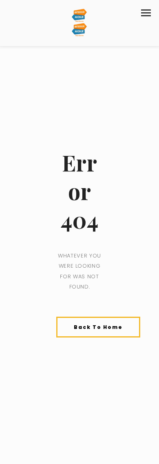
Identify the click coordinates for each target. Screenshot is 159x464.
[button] (146, 12)
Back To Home (98, 327)
